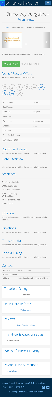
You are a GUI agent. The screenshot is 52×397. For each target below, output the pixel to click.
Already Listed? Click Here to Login (31, 383)
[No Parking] (34, 87)
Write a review (26, 310)
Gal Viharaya (14, 371)
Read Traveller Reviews (26, 325)
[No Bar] (5, 87)
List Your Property (9, 383)
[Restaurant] (5, 93)
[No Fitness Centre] (20, 87)
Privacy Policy (7, 387)
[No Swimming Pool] (20, 93)
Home (6, 27)
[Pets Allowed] (41, 87)
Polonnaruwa (26, 19)
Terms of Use (20, 387)
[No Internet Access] (27, 87)
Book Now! (12, 64)
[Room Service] (12, 93)
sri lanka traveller (21, 3)
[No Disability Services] (12, 87)
